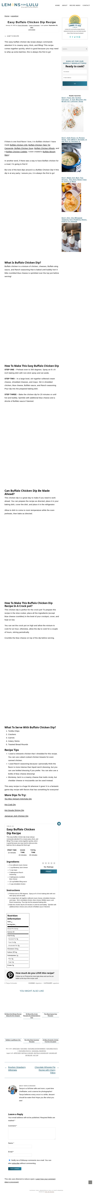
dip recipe (28, 1055)
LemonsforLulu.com (20, 5)
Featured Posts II (25, 1051)
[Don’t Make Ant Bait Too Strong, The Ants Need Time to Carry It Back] (75, 197)
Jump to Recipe (12, 36)
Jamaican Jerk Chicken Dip (16, 816)
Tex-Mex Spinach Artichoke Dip (18, 799)
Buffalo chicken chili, (19, 145)
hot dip (35, 1055)
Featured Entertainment (37, 1048)
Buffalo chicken (27, 1053)
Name (11, 1143)
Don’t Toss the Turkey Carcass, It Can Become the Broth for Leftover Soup (74, 99)
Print (48, 871)
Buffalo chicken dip (41, 1053)
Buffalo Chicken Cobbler (16, 152)
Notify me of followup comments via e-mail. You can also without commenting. (29, 1161)
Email (11, 1152)
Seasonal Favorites (39, 1051)
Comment (12, 1126)
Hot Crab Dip (10, 804)
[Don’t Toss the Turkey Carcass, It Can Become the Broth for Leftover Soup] (75, 117)
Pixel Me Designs (49, 1191)
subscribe (16, 1163)
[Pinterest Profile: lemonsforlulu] (11, 975)
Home (7, 16)
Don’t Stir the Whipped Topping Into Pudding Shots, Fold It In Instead (74, 219)
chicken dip (53, 1053)
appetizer (14, 16)
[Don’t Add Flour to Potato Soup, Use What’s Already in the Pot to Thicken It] (75, 158)
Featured (23, 1048)
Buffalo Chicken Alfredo (44, 148)
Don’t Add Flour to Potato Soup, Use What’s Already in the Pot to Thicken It (74, 139)
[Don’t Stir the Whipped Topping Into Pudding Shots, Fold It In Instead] (75, 238)
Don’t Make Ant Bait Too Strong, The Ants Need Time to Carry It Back (74, 179)
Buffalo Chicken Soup (23, 148)
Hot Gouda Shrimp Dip (14, 810)
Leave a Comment (34, 25)
